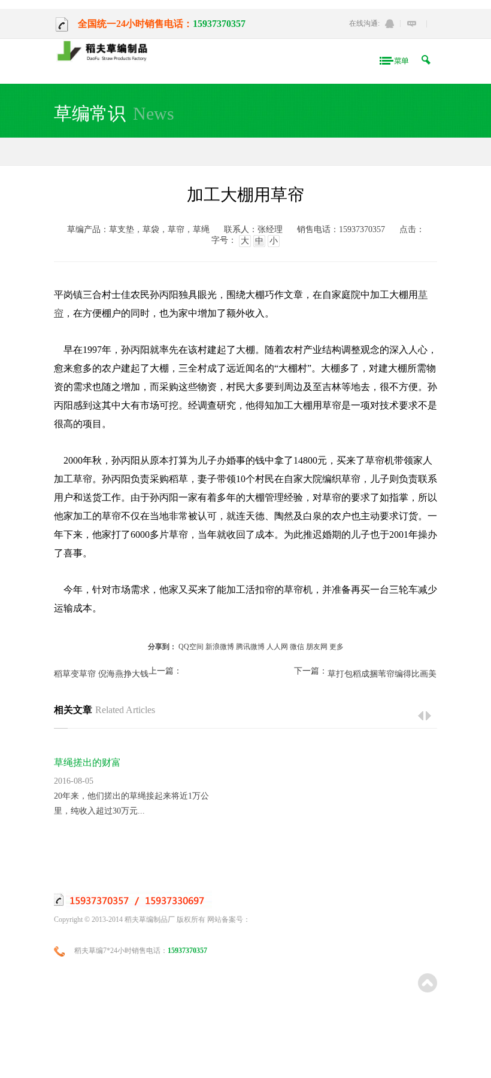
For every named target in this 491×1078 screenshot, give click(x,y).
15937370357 (219, 24)
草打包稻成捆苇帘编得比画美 (382, 673)
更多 (336, 646)
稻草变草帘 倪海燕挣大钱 (101, 673)
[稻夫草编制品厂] (106, 52)
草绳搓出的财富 (87, 762)
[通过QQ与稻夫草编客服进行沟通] (389, 23)
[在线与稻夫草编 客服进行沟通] (411, 23)
